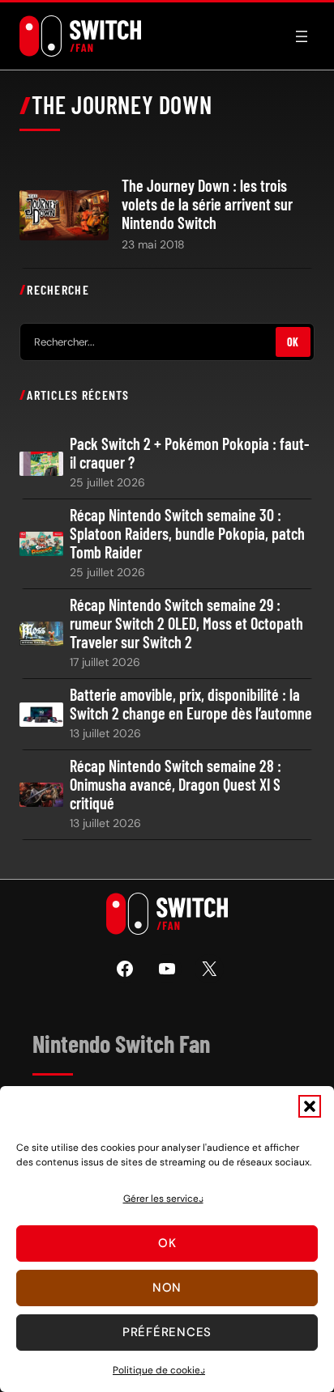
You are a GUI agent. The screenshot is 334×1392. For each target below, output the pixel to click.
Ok (167, 1243)
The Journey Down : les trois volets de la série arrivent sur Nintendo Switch (207, 204)
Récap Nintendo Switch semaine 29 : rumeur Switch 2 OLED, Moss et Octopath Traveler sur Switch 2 (186, 623)
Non (167, 1288)
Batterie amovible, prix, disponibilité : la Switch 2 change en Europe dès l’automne (191, 704)
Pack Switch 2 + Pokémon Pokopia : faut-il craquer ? (190, 453)
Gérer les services (163, 1198)
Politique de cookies (159, 1370)
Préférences (167, 1332)
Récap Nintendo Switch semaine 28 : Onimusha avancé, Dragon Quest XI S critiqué (175, 785)
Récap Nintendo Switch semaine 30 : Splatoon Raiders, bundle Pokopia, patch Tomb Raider (187, 534)
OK (293, 342)
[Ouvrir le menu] (302, 36)
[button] (310, 1106)
